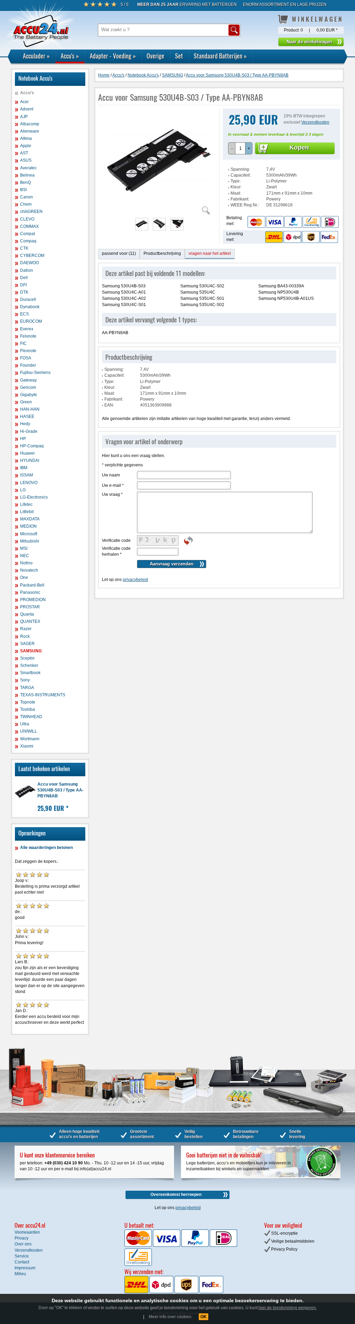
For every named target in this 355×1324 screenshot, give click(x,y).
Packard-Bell (32, 585)
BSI (23, 189)
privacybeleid (135, 579)
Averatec (28, 168)
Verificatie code (116, 540)
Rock (25, 636)
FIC (23, 343)
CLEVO (27, 219)
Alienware (29, 131)
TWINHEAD (31, 716)
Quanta (27, 614)
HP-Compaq (32, 446)
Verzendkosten (315, 122)
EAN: (109, 405)
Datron (26, 270)
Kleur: (236, 187)
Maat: (236, 193)
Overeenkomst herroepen (175, 1194)
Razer (26, 628)
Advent (26, 109)
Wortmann (30, 738)
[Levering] (300, 236)
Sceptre (27, 658)
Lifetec (26, 504)
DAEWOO (29, 262)
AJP (24, 116)
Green (26, 402)
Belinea (27, 175)
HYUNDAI (29, 460)
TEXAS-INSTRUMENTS (42, 694)
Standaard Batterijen (220, 55)
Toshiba (27, 709)
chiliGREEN (31, 211)
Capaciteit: (241, 175)
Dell (24, 277)
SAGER (27, 643)
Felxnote (28, 336)
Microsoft (28, 533)
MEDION (28, 526)
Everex (26, 328)
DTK (24, 292)
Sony (25, 680)
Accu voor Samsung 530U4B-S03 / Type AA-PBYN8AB (60, 790)
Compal (27, 233)
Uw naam (111, 475)
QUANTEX (30, 621)
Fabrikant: (240, 199)
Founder (28, 365)
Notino (26, 563)
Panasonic (30, 592)
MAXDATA (30, 519)
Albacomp (29, 124)
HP (23, 438)
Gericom (28, 387)
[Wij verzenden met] (173, 1291)
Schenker (29, 665)
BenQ (25, 182)
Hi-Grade (28, 431)
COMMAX (29, 226)
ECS (24, 314)
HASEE (27, 416)
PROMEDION (33, 599)
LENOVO (28, 482)
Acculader (36, 55)
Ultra (24, 724)
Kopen (299, 147)
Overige (155, 55)
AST (24, 153)
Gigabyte (28, 394)
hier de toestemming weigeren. (288, 1307)
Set (179, 55)
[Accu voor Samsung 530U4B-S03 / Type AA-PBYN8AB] (159, 211)
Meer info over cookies (170, 1316)
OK (203, 1316)
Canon (26, 197)
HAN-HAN (30, 409)
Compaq (28, 241)
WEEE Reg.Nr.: (245, 205)
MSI (23, 548)
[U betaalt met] (138, 1245)
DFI (23, 285)
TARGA (27, 687)
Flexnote (28, 350)
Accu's (70, 55)
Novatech (29, 570)
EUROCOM (31, 321)
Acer (24, 101)
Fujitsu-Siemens (35, 372)
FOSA (25, 358)
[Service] (293, 221)
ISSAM (26, 475)
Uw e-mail (113, 485)
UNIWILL (28, 731)
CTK (24, 248)
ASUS (26, 160)
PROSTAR (30, 607)
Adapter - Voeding (113, 55)
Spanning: (240, 169)
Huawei (27, 453)
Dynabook (30, 306)
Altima (26, 138)
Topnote (27, 702)
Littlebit (27, 511)
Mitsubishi (29, 541)
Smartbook (30, 672)
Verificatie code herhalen (116, 551)
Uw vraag (112, 494)
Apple (25, 145)
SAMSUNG (31, 650)
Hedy (25, 423)
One (24, 577)
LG (23, 489)
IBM (23, 467)
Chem (26, 204)
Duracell (28, 299)
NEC (24, 555)
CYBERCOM (32, 255)
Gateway (28, 380)
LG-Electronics (34, 497)
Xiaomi (26, 746)
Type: (236, 181)
